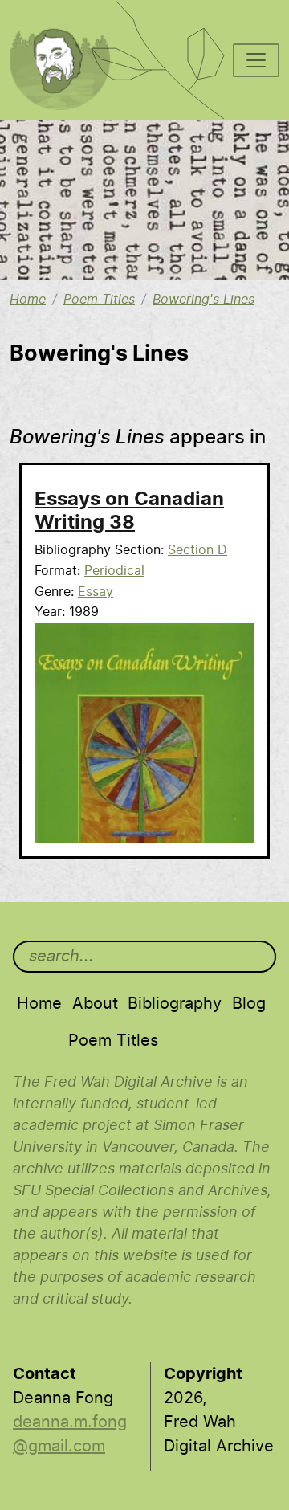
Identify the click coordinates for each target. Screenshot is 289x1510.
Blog (249, 1004)
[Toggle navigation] (256, 60)
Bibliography (175, 1004)
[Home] (68, 21)
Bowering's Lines (203, 299)
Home (28, 299)
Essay (95, 592)
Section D (197, 550)
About (95, 1004)
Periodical (114, 571)
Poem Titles (99, 299)
